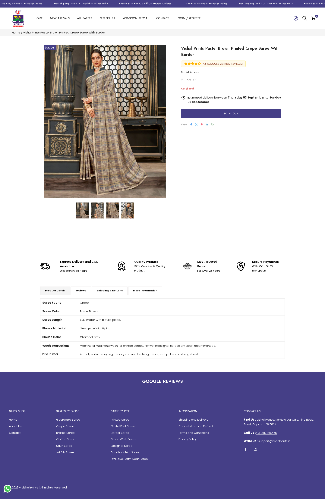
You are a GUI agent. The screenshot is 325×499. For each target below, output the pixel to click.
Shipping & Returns (109, 290)
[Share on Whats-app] (212, 124)
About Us (15, 426)
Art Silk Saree (65, 452)
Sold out (231, 113)
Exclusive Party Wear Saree (129, 459)
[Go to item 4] (127, 210)
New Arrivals (60, 18)
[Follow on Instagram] (255, 449)
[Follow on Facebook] (246, 449)
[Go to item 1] (82, 210)
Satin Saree (64, 446)
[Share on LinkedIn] (206, 124)
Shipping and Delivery (193, 420)
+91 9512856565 (266, 433)
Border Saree (120, 433)
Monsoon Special (135, 18)
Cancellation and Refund (195, 426)
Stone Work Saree (123, 439)
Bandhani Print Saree (125, 452)
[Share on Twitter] (196, 124)
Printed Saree (120, 420)
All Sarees (84, 18)
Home (38, 18)
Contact (162, 18)
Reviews (80, 290)
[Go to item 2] (97, 210)
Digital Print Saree (123, 426)
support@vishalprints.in (274, 441)
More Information (145, 290)
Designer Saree (121, 446)
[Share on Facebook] (191, 124)
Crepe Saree (65, 426)
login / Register (188, 18)
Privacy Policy (187, 439)
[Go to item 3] (112, 210)
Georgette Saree (68, 420)
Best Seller (107, 18)
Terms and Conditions (193, 433)
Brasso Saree (65, 433)
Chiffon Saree (65, 439)
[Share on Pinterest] (201, 124)
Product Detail (55, 290)
